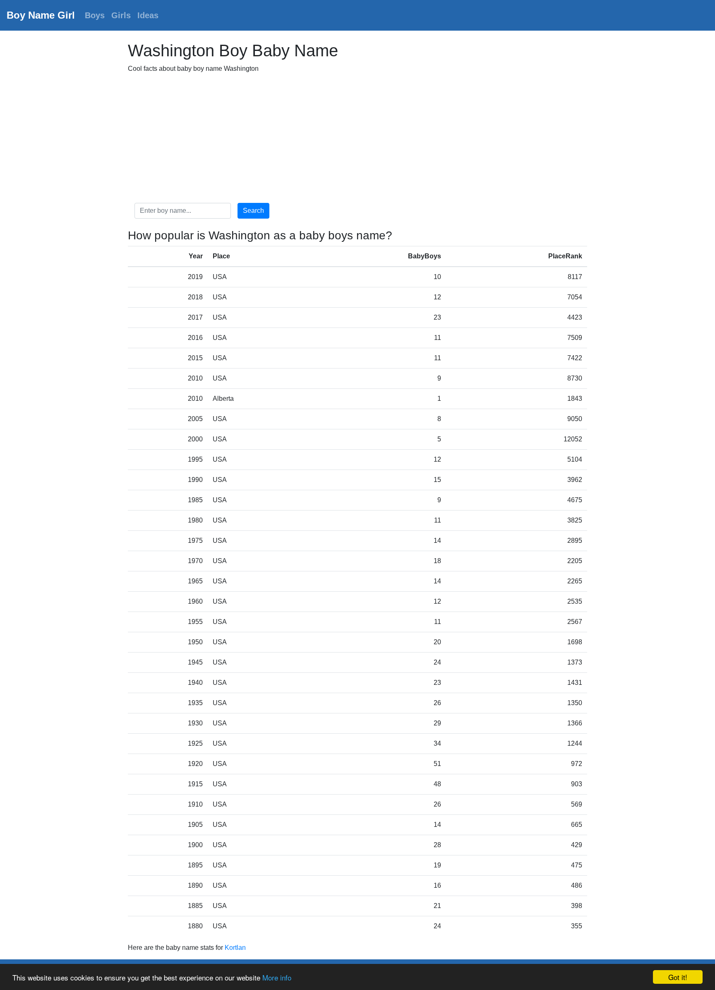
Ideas (147, 15)
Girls (121, 15)
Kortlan (235, 947)
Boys (95, 15)
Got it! (677, 977)
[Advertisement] (357, 138)
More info (276, 977)
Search (253, 210)
